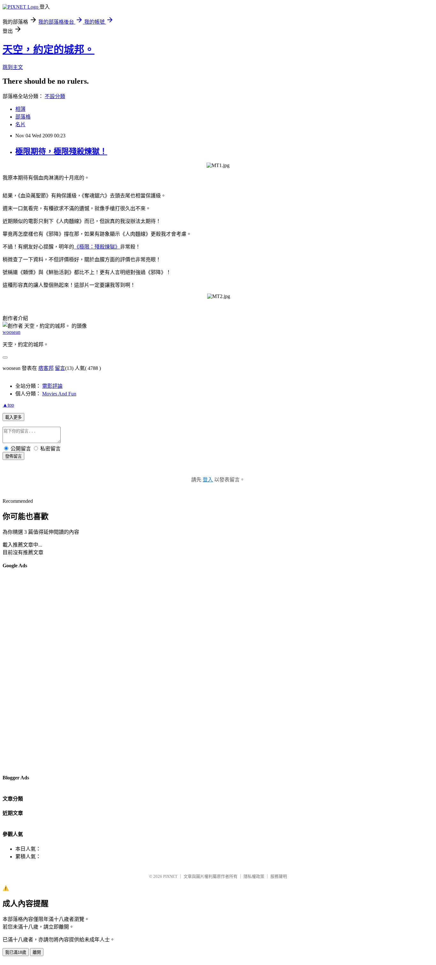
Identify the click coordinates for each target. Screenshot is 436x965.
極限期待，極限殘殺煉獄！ (61, 151)
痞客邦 (46, 368)
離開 (37, 952)
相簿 (20, 109)
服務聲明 (278, 876)
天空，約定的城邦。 (48, 49)
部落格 (23, 116)
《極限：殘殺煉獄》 (97, 246)
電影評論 (52, 386)
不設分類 (55, 96)
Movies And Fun (59, 393)
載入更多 (13, 417)
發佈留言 (13, 456)
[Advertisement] (28, 671)
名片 (20, 124)
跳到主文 (13, 67)
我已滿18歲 (15, 952)
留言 (60, 368)
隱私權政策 (254, 876)
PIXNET (170, 876)
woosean (11, 332)
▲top (8, 405)
